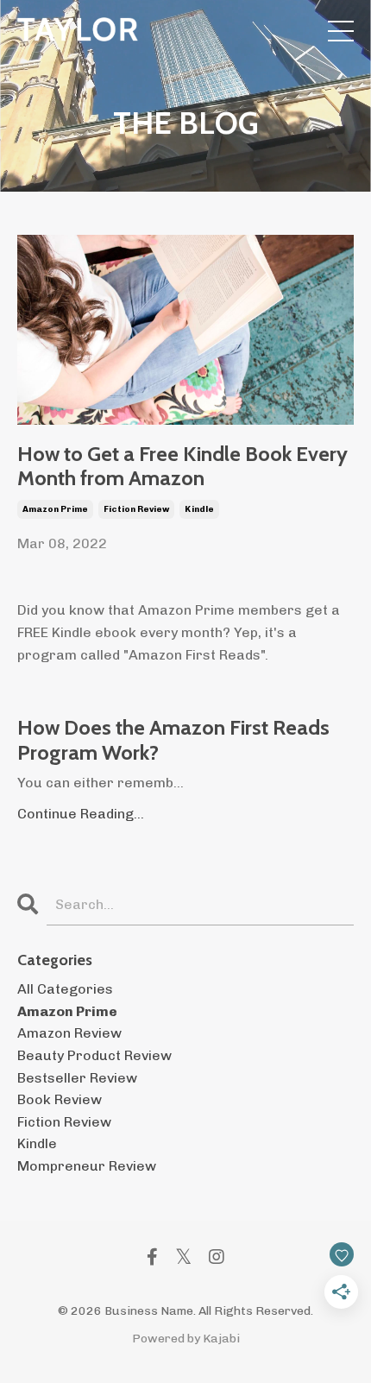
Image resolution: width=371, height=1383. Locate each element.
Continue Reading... (80, 813)
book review (59, 1099)
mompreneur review (86, 1166)
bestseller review (77, 1078)
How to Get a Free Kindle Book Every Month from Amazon (182, 466)
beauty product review (94, 1055)
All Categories (65, 989)
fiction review (136, 509)
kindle (199, 509)
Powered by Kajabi (186, 1338)
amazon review (69, 1033)
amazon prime (55, 509)
